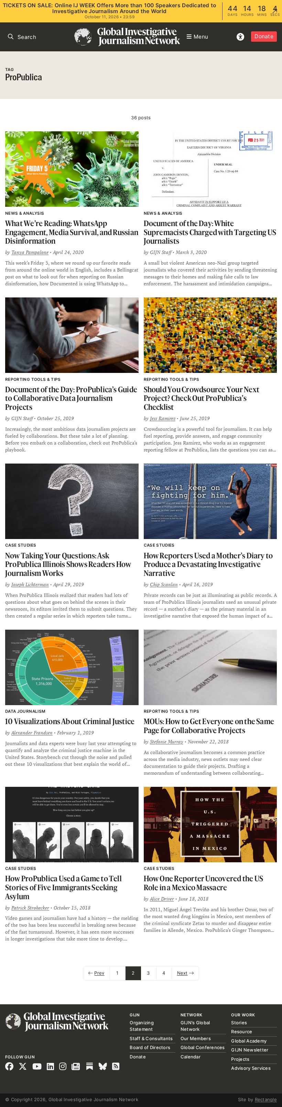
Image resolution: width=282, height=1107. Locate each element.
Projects (240, 1059)
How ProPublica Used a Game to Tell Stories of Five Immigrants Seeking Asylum (63, 887)
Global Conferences (203, 1047)
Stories (239, 1022)
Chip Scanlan (164, 584)
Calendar (190, 1056)
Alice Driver (162, 899)
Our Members (196, 1038)
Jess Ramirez (162, 418)
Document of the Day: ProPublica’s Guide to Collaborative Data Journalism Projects (71, 398)
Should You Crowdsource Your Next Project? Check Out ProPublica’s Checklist (202, 398)
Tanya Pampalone (29, 252)
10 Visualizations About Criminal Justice (69, 721)
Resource (241, 1031)
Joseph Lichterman (30, 584)
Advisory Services (250, 1068)
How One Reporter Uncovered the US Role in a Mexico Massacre (203, 883)
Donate (263, 36)
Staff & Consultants (151, 1038)
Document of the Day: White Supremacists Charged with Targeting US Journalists (210, 232)
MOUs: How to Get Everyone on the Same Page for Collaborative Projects (209, 726)
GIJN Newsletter (249, 1050)
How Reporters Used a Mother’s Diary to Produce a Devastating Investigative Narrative (208, 564)
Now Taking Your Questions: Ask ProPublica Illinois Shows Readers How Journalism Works (68, 564)
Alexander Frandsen (32, 733)
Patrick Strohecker (30, 908)
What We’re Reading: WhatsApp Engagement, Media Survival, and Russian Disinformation (71, 232)
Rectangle (266, 1099)
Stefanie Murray (166, 742)
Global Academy (249, 1041)
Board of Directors (150, 1047)
